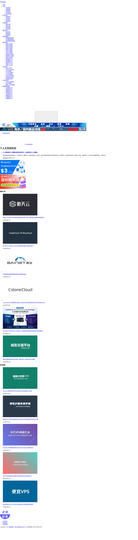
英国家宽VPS (9, 96)
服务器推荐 (6, 36)
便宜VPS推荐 (9, 50)
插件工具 (8, 25)
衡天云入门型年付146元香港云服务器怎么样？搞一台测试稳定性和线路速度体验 (23, 217)
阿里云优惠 (9, 68)
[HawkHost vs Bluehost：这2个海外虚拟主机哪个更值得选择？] (20, 243)
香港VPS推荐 (9, 44)
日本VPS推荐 (9, 53)
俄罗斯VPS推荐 (10, 56)
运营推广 (8, 31)
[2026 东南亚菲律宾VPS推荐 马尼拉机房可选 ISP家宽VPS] (20, 473)
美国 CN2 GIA (9, 63)
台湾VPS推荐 (9, 51)
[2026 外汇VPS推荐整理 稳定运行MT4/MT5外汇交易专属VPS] (20, 445)
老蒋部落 (11, 527)
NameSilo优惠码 (10, 75)
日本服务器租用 (10, 39)
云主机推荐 (6, 80)
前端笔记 (8, 21)
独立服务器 (9, 13)
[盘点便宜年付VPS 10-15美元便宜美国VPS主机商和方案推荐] (20, 501)
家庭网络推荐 (6, 86)
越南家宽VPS (9, 95)
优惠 (4, 6)
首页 (4, 4)
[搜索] (46, 117)
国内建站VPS (9, 62)
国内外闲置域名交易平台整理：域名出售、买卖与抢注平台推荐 (19, 359)
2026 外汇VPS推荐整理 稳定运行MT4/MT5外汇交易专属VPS (18, 447)
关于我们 (5, 521)
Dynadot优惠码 (9, 72)
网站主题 (8, 24)
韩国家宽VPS (9, 90)
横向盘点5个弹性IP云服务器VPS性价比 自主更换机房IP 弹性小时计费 (20, 419)
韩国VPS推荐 (9, 48)
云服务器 (8, 9)
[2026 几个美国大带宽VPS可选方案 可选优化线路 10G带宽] (20, 388)
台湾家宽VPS (9, 87)
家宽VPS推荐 (9, 57)
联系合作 (5, 522)
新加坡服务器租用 (10, 41)
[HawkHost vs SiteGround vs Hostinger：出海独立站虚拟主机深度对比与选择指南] (20, 328)
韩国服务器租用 (10, 37)
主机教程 (8, 19)
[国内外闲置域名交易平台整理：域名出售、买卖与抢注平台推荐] (20, 356)
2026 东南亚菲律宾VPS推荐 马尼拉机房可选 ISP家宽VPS (17, 476)
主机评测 (8, 12)
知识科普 (8, 28)
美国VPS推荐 (9, 47)
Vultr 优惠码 (9, 83)
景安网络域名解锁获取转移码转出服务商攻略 (14, 274)
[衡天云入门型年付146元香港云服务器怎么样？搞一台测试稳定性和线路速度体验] (20, 215)
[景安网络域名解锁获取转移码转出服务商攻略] (20, 271)
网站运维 (8, 33)
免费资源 (5, 22)
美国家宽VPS (9, 92)
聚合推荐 (5, 42)
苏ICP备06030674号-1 (20, 527)
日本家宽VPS (9, 93)
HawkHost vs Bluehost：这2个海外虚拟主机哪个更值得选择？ (18, 245)
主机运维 (5, 15)
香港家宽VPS (9, 89)
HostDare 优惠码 (10, 81)
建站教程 (5, 30)
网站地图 (5, 524)
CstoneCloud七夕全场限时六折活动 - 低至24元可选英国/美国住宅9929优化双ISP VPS (24, 302)
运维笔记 (8, 18)
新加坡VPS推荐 (10, 54)
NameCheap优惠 (10, 69)
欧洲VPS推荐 (9, 45)
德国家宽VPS (9, 98)
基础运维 (8, 16)
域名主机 (8, 7)
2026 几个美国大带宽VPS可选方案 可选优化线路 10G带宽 (17, 391)
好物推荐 (8, 27)
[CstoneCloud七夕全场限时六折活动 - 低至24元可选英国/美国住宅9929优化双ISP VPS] (20, 300)
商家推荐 (8, 10)
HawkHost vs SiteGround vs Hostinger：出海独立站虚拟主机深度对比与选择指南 (23, 330)
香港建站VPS (9, 60)
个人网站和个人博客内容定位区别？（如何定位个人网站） (20, 152)
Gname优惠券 (9, 74)
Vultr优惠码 (9, 71)
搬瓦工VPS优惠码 (10, 84)
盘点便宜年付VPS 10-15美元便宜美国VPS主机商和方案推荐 (18, 504)
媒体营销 (8, 34)
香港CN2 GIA (9, 65)
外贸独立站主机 (10, 77)
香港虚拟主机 (9, 78)
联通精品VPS (9, 59)
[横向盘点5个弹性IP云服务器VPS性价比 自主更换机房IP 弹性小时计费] (20, 416)
